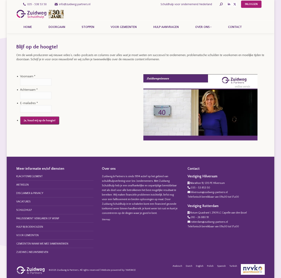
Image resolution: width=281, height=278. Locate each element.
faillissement (120, 199)
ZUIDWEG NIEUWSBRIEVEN (32, 252)
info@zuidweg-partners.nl (74, 4)
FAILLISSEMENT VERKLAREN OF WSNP (37, 218)
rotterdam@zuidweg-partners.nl (209, 221)
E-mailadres (28, 103)
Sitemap (106, 219)
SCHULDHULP (24, 210)
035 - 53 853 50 (200, 187)
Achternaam (28, 89)
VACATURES (23, 201)
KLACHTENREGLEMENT (29, 176)
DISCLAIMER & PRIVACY (29, 193)
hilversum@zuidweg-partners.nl (209, 192)
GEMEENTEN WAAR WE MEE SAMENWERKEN (42, 243)
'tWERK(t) (130, 270)
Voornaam (26, 76)
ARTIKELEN (22, 184)
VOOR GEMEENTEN (27, 235)
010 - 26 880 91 (200, 217)
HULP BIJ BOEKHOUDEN (29, 226)
